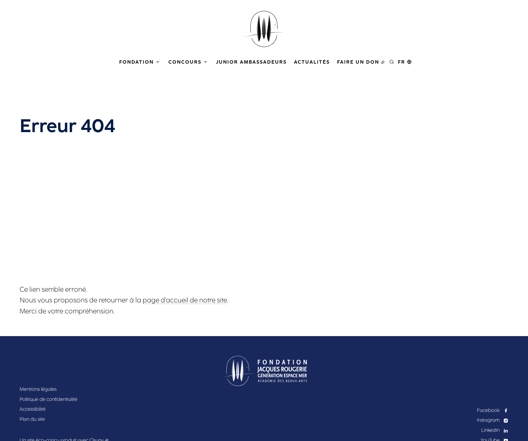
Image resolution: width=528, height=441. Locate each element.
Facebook (488, 410)
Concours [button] (184, 62)
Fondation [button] (136, 62)
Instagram (488, 420)
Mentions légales (38, 389)
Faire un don (358, 62)
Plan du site (32, 419)
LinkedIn (490, 430)
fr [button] (401, 62)
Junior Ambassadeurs (251, 62)
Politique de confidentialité (48, 399)
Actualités (312, 62)
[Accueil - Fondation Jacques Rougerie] (264, 29)
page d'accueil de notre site (185, 300)
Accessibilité (33, 409)
